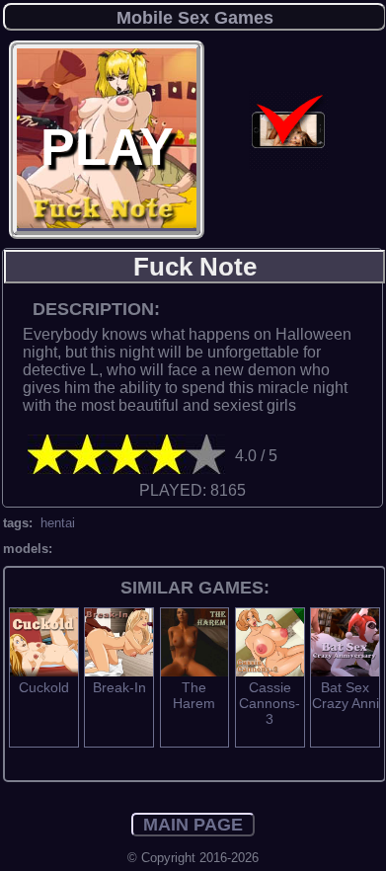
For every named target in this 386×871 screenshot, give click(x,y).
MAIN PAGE (193, 824)
